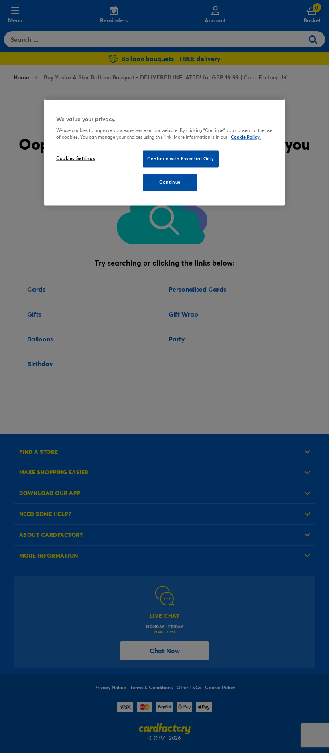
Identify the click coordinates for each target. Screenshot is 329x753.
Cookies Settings (75, 159)
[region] (164, 152)
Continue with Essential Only (180, 159)
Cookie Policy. (246, 137)
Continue (170, 182)
